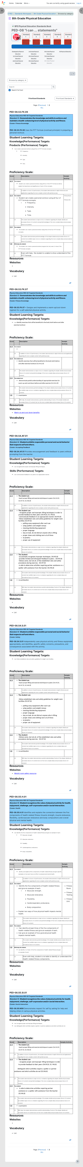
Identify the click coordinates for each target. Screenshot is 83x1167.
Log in (79, 3)
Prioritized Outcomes (41, 46)
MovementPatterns (26, 42)
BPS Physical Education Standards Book (33, 26)
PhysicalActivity (47, 42)
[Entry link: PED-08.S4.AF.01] (70, 619)
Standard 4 (58, 36)
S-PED (10, 14)
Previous (42, 105)
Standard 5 (68, 36)
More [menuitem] (26, 3)
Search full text (17, 90)
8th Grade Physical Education (45, 14)
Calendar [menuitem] (18, 3)
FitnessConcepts (68, 42)
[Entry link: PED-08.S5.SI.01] (70, 1140)
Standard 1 (26, 36)
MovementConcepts (37, 42)
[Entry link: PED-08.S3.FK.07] (70, 430)
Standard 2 (37, 36)
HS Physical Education (65, 51)
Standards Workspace (23, 14)
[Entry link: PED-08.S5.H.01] (70, 986)
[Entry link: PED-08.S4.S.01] (70, 790)
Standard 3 (47, 36)
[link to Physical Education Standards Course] (15, 37)
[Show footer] (78, 1162)
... (73, 74)
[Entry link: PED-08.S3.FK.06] (70, 283)
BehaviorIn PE (58, 42)
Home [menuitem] (11, 3)
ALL (42, 108)
